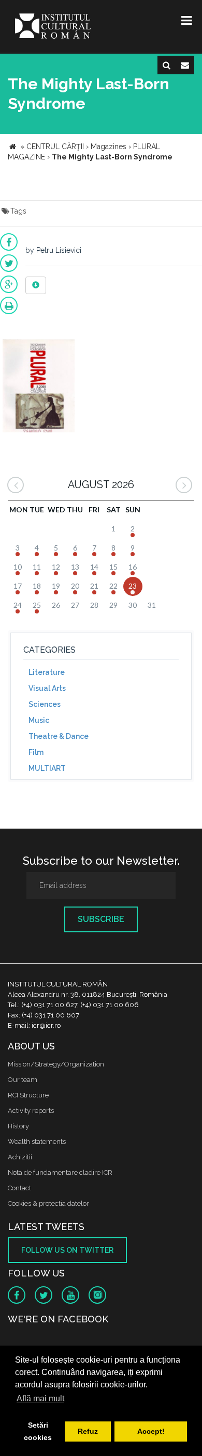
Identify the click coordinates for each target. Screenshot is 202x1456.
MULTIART (47, 768)
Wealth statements (37, 1141)
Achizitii (20, 1157)
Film (36, 752)
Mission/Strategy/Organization (56, 1064)
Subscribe (101, 919)
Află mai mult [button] (40, 1398)
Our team (22, 1079)
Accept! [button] (151, 1431)
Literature (46, 672)
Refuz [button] (88, 1431)
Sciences (44, 704)
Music (38, 720)
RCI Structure (28, 1095)
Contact (19, 1188)
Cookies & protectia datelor (48, 1203)
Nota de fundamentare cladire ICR (60, 1172)
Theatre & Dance (58, 736)
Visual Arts (47, 688)
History (18, 1126)
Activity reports (31, 1110)
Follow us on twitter (67, 1250)
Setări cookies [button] (38, 1431)
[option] (38, 387)
